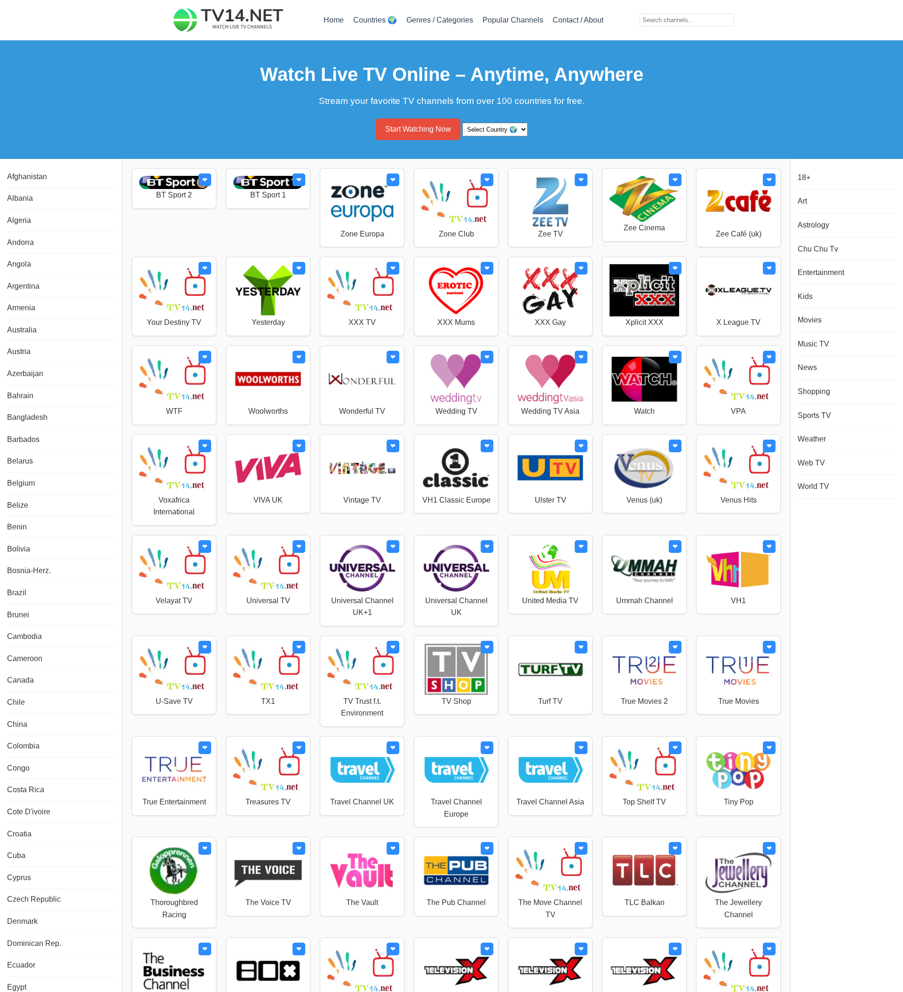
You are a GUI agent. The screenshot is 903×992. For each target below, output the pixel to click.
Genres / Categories (439, 20)
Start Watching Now (418, 129)
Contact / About (578, 20)
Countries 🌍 (375, 20)
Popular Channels (513, 20)
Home (334, 20)
